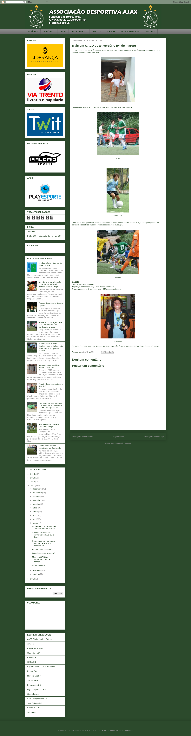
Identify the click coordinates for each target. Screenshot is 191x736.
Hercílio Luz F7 (34, 676)
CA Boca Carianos (35, 648)
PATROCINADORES (130, 31)
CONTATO (150, 31)
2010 (32, 579)
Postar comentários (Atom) (121, 443)
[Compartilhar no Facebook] (110, 352)
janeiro (36, 574)
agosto (36, 504)
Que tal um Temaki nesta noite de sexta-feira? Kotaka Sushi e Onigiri (50, 284)
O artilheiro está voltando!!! (44, 553)
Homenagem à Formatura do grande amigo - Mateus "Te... (43, 543)
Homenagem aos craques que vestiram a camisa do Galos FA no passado (50, 405)
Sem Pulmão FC (34, 703)
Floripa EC (32, 671)
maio (35, 515)
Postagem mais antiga (154, 436)
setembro (37, 500)
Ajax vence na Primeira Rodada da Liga (49, 425)
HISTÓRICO (48, 31)
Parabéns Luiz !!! (39, 565)
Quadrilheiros (33, 694)
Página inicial (118, 436)
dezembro (37, 489)
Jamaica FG (32, 680)
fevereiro (37, 570)
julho (35, 508)
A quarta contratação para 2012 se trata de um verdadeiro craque (50, 324)
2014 (32, 474)
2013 (32, 478)
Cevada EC (32, 657)
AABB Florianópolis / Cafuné (39, 639)
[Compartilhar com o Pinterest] (112, 352)
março (36, 523)
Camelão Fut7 (33, 653)
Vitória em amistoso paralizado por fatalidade (50, 446)
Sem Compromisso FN (37, 699)
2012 (32, 482)
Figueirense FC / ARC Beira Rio (41, 666)
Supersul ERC (33, 708)
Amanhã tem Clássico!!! (42, 549)
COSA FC (31, 662)
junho (35, 511)
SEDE (63, 31)
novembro (37, 492)
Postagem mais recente (82, 436)
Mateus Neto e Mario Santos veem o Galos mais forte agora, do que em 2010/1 (51, 347)
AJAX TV (96, 31)
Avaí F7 (30, 644)
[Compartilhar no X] (107, 352)
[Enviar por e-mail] (102, 352)
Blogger (130, 731)
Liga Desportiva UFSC (37, 689)
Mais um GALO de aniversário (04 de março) (41, 559)
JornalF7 (31, 231)
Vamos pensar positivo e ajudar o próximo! (50, 366)
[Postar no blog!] (104, 352)
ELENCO (111, 31)
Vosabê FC (32, 712)
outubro (36, 496)
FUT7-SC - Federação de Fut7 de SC (44, 236)
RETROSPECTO (79, 31)
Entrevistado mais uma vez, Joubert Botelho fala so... (44, 527)
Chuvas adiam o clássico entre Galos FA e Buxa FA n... (43, 534)
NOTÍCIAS (32, 31)
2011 (32, 485)
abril (35, 519)
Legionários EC (34, 685)
